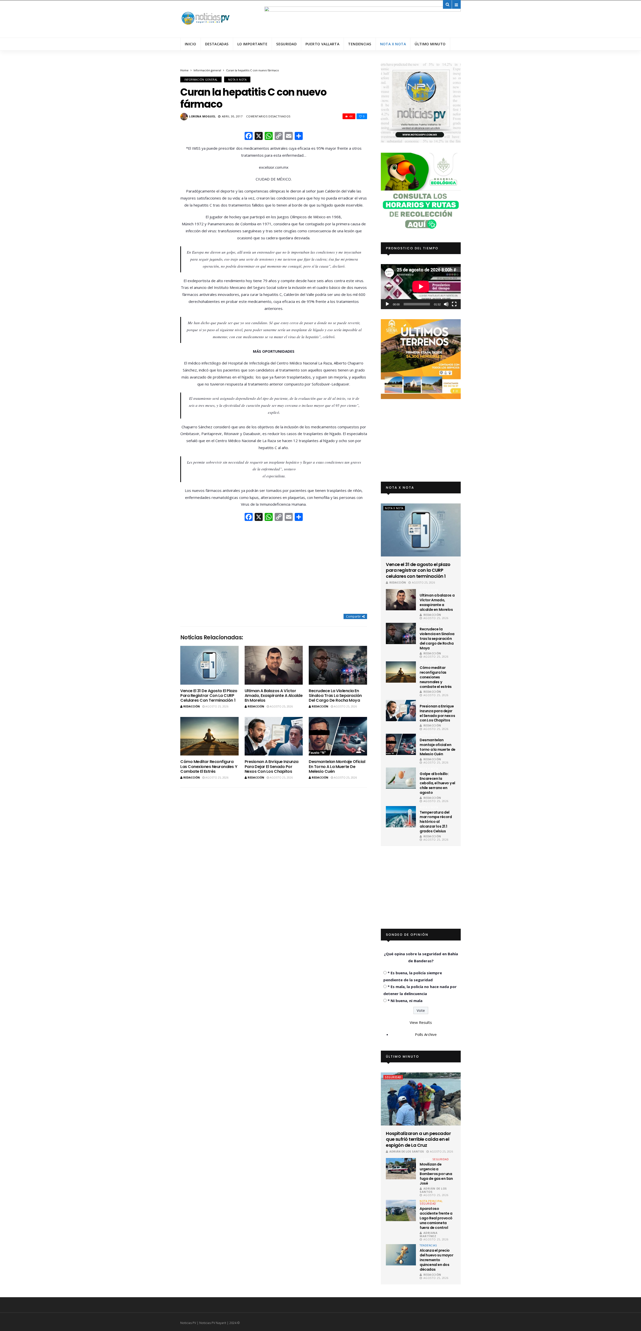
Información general (207, 70)
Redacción (191, 706)
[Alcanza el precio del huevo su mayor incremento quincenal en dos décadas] (401, 1254)
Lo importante (252, 44)
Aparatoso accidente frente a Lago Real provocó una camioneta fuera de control (436, 1218)
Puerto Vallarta (322, 44)
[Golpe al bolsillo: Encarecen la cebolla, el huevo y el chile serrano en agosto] (401, 778)
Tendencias (359, 44)
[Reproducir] (387, 304)
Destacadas (217, 44)
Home (184, 70)
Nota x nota (393, 44)
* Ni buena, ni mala (405, 1000)
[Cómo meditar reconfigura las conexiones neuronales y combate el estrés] (209, 736)
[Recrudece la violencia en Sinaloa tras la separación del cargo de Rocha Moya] (338, 665)
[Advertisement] (273, 568)
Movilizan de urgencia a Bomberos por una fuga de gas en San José (436, 1174)
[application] (421, 286)
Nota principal (431, 1201)
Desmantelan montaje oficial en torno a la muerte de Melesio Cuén (337, 766)
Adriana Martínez (428, 1234)
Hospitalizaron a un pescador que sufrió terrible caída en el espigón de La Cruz (418, 1139)
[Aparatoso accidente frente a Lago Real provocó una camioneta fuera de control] (401, 1210)
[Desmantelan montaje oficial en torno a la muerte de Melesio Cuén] (338, 736)
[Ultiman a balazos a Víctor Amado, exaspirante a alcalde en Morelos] (274, 665)
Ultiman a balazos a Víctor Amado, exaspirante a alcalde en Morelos (274, 695)
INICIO (190, 44)
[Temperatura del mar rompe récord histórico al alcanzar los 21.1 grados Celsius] (401, 816)
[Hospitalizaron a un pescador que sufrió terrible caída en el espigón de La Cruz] (421, 1098)
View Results (421, 1022)
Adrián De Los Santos (406, 1151)
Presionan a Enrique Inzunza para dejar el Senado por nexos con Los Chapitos (271, 766)
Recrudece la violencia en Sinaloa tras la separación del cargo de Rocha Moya (335, 695)
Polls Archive (426, 1034)
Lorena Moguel (202, 116)
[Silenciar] (446, 304)
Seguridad (286, 44)
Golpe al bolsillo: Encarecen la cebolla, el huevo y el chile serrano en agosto (437, 783)
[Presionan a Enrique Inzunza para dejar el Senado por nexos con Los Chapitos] (274, 736)
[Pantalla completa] (454, 304)
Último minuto (430, 44)
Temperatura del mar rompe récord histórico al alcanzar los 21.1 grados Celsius (436, 822)
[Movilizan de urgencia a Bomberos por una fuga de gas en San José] (401, 1168)
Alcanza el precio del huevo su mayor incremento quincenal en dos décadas (436, 1260)
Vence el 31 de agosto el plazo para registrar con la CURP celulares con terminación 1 (208, 695)
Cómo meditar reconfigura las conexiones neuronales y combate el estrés (208, 766)
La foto (425, 1159)
